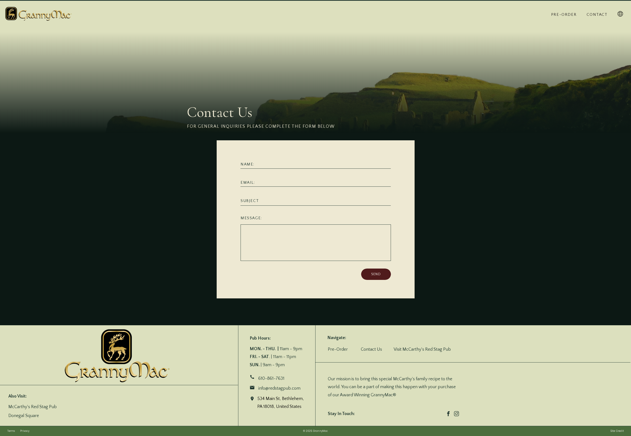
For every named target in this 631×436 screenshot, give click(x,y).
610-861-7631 (271, 378)
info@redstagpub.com (279, 388)
